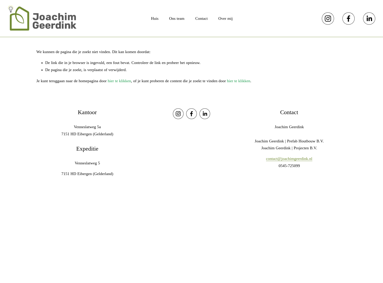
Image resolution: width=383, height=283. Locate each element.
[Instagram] (328, 18)
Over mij (225, 18)
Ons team (176, 18)
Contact (201, 18)
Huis (154, 18)
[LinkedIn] (369, 18)
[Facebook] (348, 18)
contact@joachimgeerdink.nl (289, 158)
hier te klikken (119, 81)
